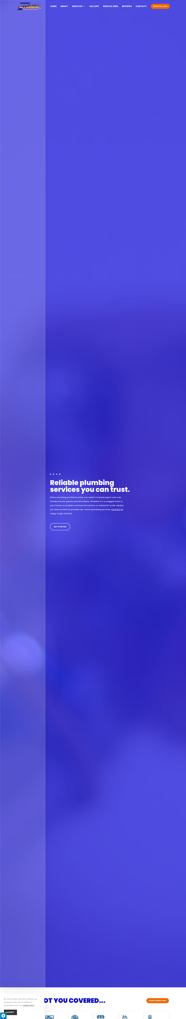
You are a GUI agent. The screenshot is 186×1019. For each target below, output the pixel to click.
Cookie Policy (28, 1005)
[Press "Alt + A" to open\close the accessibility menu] (3, 1015)
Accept (10, 1012)
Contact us (117, 509)
